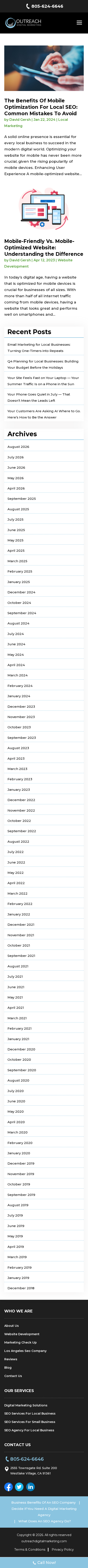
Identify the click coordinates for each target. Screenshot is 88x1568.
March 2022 (17, 893)
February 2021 (19, 1028)
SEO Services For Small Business (29, 1422)
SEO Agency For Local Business (29, 1430)
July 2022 (15, 852)
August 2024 (18, 623)
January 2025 (18, 582)
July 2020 (15, 1091)
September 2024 (21, 613)
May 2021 (15, 997)
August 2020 (18, 1080)
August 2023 (18, 748)
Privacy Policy (63, 1549)
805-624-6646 (47, 6)
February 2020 (19, 1143)
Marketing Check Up (20, 1342)
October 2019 (18, 1184)
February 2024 (19, 686)
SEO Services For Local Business (30, 1413)
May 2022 (15, 873)
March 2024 (17, 675)
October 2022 (19, 821)
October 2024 (19, 603)
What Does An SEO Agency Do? (44, 1521)
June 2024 (16, 644)
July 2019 (15, 1215)
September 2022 (21, 831)
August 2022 (18, 841)
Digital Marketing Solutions (25, 1405)
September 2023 (21, 738)
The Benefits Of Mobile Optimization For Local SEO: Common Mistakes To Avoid (41, 107)
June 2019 (15, 1226)
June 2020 (16, 1101)
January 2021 (18, 1039)
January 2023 (18, 790)
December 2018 (20, 1288)
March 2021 (17, 1018)
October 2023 (19, 727)
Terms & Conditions (29, 1549)
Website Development (22, 1334)
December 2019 (20, 1163)
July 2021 (15, 976)
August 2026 (18, 447)
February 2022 (19, 904)
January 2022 (18, 914)
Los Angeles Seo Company (25, 1351)
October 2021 (18, 945)
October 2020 (19, 1059)
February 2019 (19, 1267)
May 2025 (15, 540)
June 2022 (16, 862)
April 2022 (16, 883)
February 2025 (19, 571)
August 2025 (18, 509)
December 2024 (21, 592)
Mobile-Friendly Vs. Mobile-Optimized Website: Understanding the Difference (43, 247)
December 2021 (20, 925)
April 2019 (15, 1247)
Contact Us (13, 1376)
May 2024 (15, 655)
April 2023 (16, 758)
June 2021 (15, 987)
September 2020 (21, 1070)
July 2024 (15, 634)
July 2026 (15, 457)
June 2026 (16, 467)
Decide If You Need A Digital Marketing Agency (44, 1512)
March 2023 (17, 769)
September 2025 (21, 499)
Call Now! (46, 1562)
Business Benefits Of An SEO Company (43, 1502)
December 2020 (21, 1049)
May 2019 (15, 1236)
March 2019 (17, 1257)
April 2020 (16, 1122)
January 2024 (18, 696)
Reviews (10, 1359)
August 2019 (17, 1205)
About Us (11, 1326)
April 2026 (16, 488)
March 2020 (17, 1132)
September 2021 (21, 956)
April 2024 (16, 665)
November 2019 (20, 1174)
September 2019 (21, 1195)
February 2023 (19, 779)
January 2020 (18, 1153)
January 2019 (18, 1278)
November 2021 (20, 935)
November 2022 (21, 810)
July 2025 (15, 519)
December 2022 (21, 800)
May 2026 (15, 478)
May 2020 (15, 1111)
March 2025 (17, 561)
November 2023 (21, 717)
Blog (8, 1368)
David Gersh (20, 120)
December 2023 (21, 706)
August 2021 (17, 966)
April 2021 (15, 1008)
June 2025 (16, 530)
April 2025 (16, 550)
